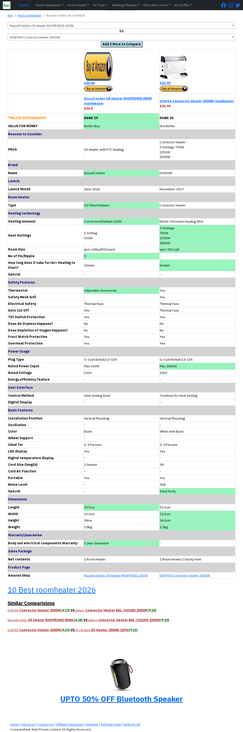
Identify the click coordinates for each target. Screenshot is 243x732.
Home (14, 724)
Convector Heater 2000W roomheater (197, 101)
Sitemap (92, 724)
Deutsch (24, 5)
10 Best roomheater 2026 (52, 590)
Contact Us (45, 724)
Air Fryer (99, 5)
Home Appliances (48, 5)
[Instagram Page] (231, 5)
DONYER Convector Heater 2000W (185, 575)
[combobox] (121, 25)
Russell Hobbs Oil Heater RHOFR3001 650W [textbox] (42, 25)
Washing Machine (124, 5)
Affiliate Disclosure (70, 724)
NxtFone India (111, 724)
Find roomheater (29, 15)
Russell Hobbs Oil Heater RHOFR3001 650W (116, 575)
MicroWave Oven (155, 5)
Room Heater (77, 5)
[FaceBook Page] (224, 5)
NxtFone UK (131, 724)
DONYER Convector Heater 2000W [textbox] (35, 37)
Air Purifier (182, 5)
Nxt (10, 15)
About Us (28, 724)
